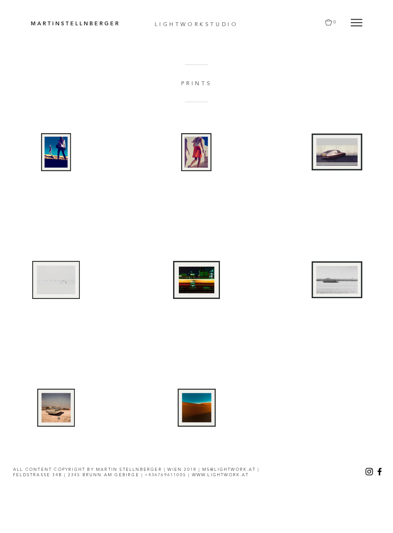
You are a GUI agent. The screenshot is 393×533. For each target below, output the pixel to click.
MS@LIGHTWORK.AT (229, 469)
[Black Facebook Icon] (380, 472)
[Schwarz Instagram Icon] (369, 472)
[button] (356, 23)
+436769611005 (165, 474)
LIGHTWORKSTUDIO (196, 24)
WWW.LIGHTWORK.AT (220, 474)
